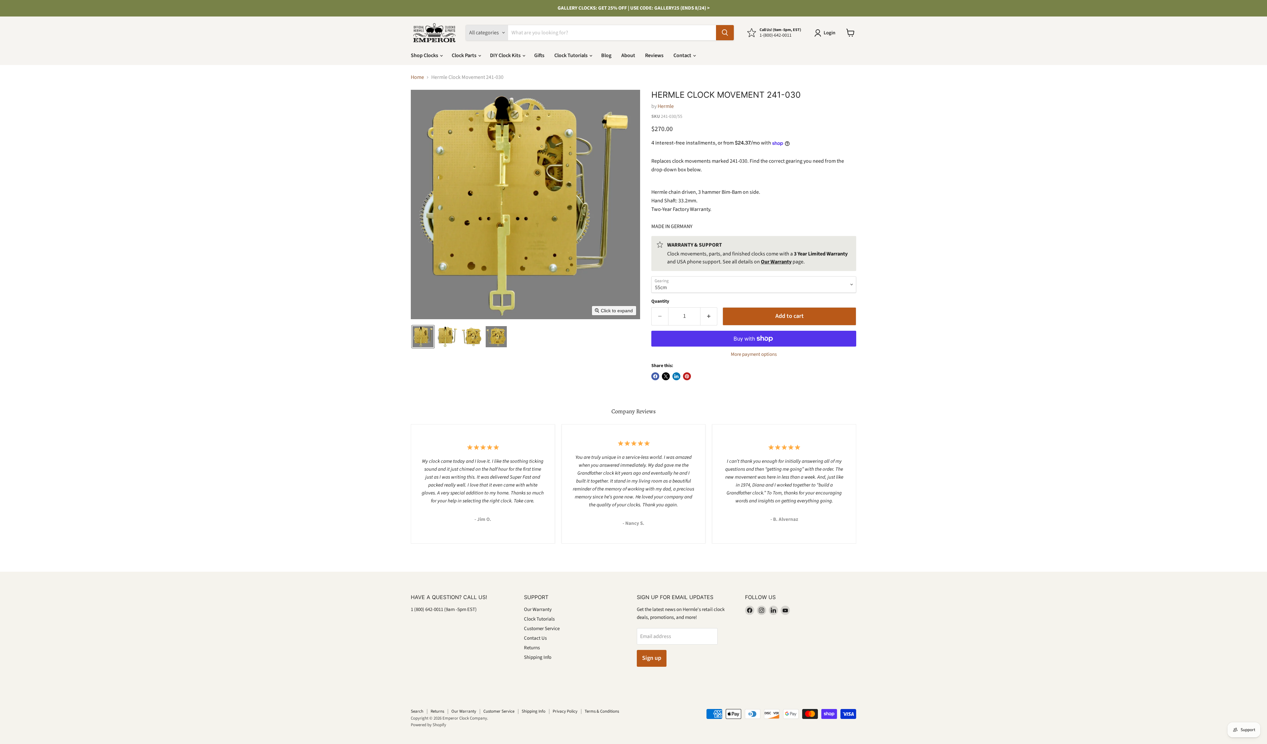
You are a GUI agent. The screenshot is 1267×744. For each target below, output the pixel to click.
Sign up (651, 658)
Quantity (660, 301)
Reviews (654, 55)
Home (417, 77)
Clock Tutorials (571, 55)
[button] (826, 33)
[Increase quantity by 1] (708, 316)
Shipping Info (537, 657)
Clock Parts (464, 55)
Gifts (539, 55)
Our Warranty (538, 609)
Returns (532, 647)
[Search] (725, 32)
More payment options (754, 354)
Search (417, 711)
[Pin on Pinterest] (687, 376)
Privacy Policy (565, 711)
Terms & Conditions (602, 711)
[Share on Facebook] (655, 376)
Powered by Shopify (428, 725)
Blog (606, 55)
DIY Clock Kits (506, 55)
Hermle (666, 106)
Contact (682, 55)
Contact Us (535, 638)
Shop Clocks (425, 55)
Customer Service (542, 628)
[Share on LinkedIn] (676, 376)
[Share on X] (666, 376)
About (628, 55)
